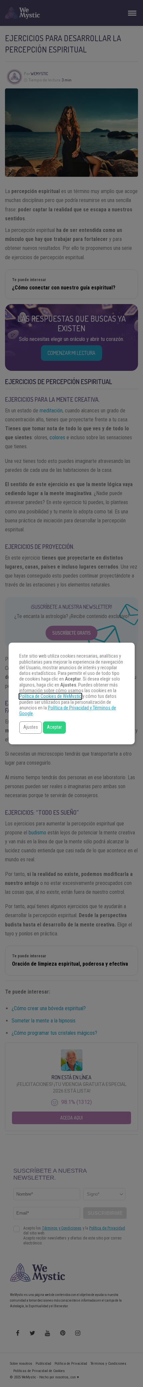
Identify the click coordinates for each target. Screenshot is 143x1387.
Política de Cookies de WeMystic (50, 696)
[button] (30, 727)
